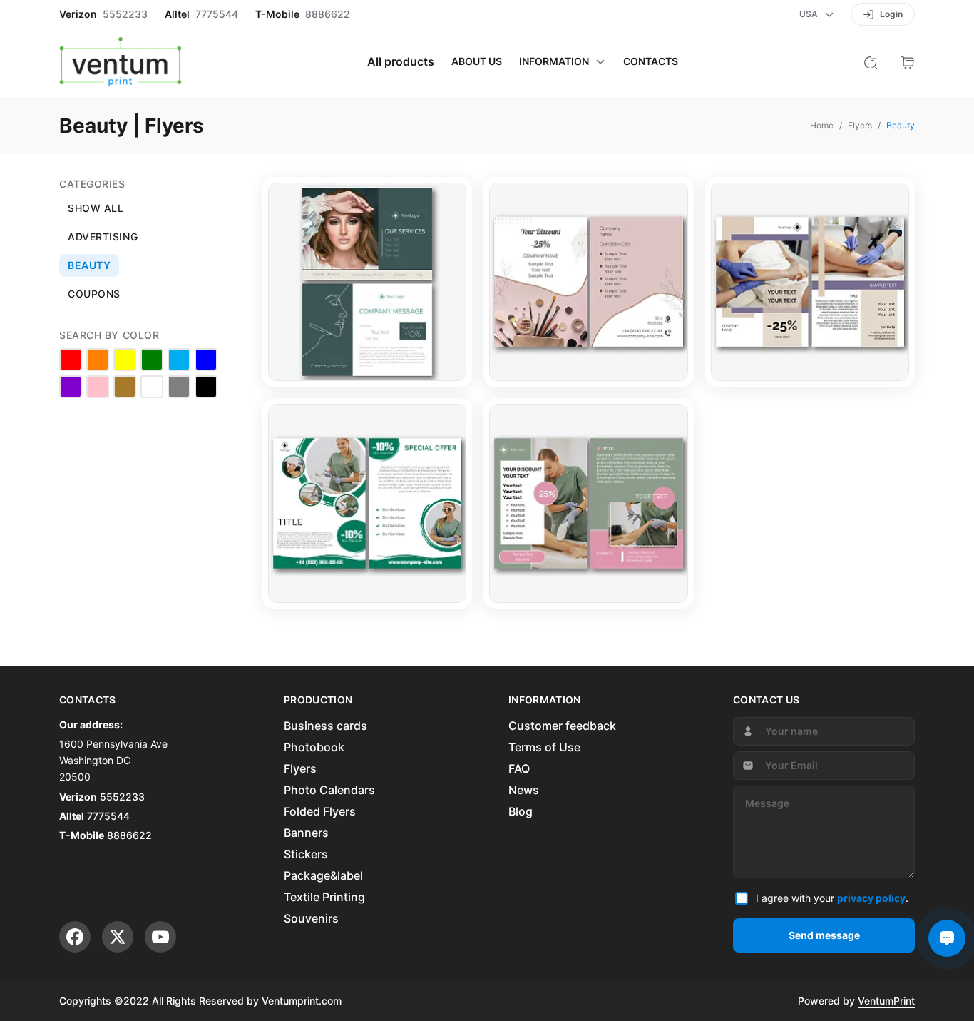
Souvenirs (311, 918)
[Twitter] (117, 937)
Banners (306, 833)
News (523, 790)
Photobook (314, 747)
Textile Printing (324, 897)
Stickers (306, 854)
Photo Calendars (329, 790)
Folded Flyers (320, 811)
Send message (824, 935)
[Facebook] (75, 937)
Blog (520, 811)
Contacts (650, 61)
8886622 (327, 14)
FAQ (519, 768)
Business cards (325, 725)
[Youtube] (160, 937)
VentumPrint (886, 1001)
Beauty (89, 265)
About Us (476, 61)
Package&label (323, 875)
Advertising (103, 236)
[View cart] (908, 61)
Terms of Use (544, 747)
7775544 (216, 14)
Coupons (94, 294)
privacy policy (871, 898)
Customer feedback (562, 725)
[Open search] (870, 61)
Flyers (300, 768)
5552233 (125, 14)
